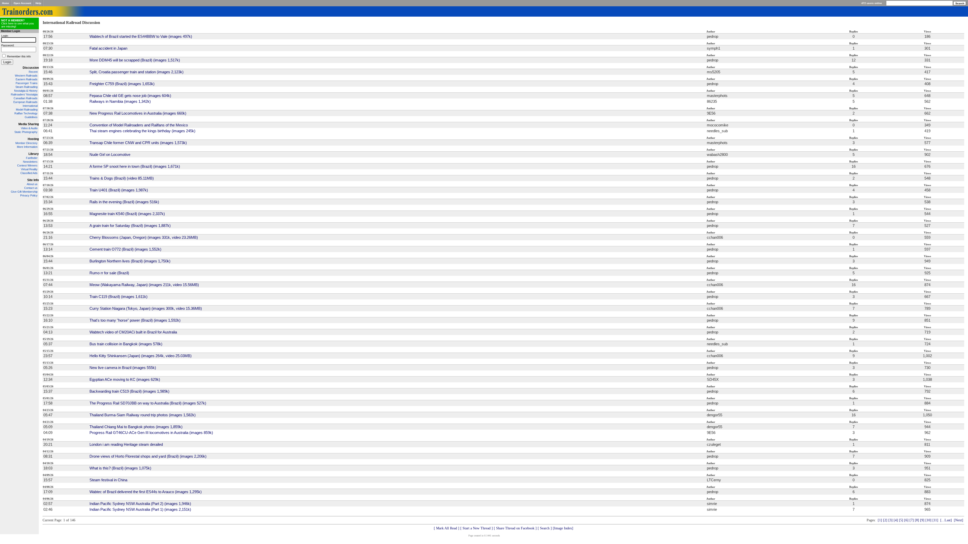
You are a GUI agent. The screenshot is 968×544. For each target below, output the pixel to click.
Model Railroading (27, 109)
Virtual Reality (29, 169)
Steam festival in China (108, 480)
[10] (928, 520)
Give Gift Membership (24, 191)
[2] (885, 520)
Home (5, 3)
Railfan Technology (26, 113)
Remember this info (19, 56)
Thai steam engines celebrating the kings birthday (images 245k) (142, 131)
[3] (890, 520)
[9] (922, 520)
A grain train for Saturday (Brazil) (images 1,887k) (130, 225)
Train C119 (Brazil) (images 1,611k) (118, 296)
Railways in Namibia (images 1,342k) (120, 101)
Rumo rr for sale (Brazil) (109, 273)
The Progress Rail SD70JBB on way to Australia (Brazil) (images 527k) (147, 403)
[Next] (958, 520)
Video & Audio (29, 128)
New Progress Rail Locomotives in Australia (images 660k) (137, 113)
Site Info (33, 180)
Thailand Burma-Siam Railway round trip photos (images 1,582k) (142, 415)
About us (32, 184)
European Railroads (25, 102)
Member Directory (26, 143)
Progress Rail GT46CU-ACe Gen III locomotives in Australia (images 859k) (151, 432)
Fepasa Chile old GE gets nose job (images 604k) (130, 95)
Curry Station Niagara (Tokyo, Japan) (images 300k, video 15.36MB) (145, 308)
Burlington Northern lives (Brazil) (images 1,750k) (129, 261)
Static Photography (26, 131)
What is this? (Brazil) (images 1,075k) (120, 468)
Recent (33, 71)
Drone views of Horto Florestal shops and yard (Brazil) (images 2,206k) (147, 456)
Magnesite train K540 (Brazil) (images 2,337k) (127, 214)
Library (33, 154)
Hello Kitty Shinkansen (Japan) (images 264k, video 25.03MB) (140, 356)
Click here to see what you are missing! (17, 23)
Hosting (33, 139)
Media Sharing (28, 124)
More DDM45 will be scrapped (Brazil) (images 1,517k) (134, 60)
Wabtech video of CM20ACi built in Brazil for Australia (133, 332)
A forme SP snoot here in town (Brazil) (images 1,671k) (134, 166)
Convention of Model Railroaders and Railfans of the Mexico (138, 125)
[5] (901, 520)
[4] (896, 520)
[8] (917, 520)
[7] (912, 520)
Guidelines (31, 117)
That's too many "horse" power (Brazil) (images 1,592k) (134, 320)
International (30, 105)
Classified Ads (29, 173)
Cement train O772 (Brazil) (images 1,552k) (125, 249)
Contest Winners (27, 165)
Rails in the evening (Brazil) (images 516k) (124, 202)
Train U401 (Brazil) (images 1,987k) (118, 190)
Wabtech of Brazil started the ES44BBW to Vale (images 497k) (140, 36)
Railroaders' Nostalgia (24, 94)
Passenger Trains (27, 83)
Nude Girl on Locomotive (109, 154)
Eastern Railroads (27, 79)
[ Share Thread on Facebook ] (515, 528)
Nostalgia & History (26, 90)
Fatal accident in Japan (108, 48)
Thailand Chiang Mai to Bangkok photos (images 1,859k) (136, 427)
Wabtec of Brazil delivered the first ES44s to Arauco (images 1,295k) (145, 492)
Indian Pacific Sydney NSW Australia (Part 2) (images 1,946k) (140, 503)
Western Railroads (26, 75)
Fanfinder (32, 157)
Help (38, 3)
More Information (27, 146)
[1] (880, 520)
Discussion (31, 68)
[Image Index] (563, 528)
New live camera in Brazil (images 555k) (122, 367)
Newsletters (30, 161)
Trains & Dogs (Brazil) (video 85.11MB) (121, 178)
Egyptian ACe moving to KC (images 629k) (124, 379)
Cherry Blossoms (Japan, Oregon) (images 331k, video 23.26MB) (143, 237)
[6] (906, 520)
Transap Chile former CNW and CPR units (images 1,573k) (138, 143)
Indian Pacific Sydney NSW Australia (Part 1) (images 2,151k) (140, 509)
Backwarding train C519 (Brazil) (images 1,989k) (129, 391)
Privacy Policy (29, 195)
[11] (935, 520)
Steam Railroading (26, 86)
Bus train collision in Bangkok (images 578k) (125, 344)
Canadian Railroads (26, 98)
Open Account (22, 3)
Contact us (31, 187)
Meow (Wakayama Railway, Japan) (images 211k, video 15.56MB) (144, 285)
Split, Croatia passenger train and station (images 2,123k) (136, 72)
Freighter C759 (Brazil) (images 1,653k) (122, 84)
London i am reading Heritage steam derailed (126, 444)
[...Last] (946, 520)
